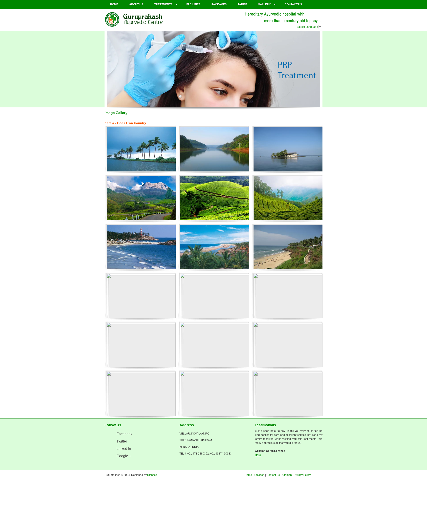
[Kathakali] (141, 345)
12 (235, 105)
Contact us (293, 4)
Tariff (242, 4)
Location (259, 475)
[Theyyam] (214, 345)
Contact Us (273, 475)
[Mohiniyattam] (288, 345)
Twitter (122, 441)
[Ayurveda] (141, 394)
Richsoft (152, 475)
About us (136, 4)
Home (114, 4)
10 (226, 105)
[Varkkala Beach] (288, 247)
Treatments (163, 4)
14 (244, 105)
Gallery (264, 4)
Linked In (124, 449)
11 (231, 105)
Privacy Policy (302, 475)
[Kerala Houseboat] (141, 296)
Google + (124, 456)
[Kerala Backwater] (141, 149)
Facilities (193, 4)
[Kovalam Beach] (141, 247)
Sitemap (287, 475)
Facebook (124, 434)
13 (240, 105)
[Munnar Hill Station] (141, 198)
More (258, 455)
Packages (219, 4)
